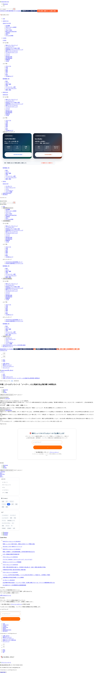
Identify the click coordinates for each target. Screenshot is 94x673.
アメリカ (4, 520)
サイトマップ (6, 367)
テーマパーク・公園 (10, 87)
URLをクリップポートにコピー (7, 394)
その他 (7, 61)
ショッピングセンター (11, 88)
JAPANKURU (14, 262)
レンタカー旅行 (10, 546)
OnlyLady (7, 398)
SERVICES (5, 92)
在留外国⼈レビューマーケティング (14, 49)
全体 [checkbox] (3, 501)
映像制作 (8, 59)
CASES (4, 38)
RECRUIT (5, 194)
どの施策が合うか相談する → (47, 162)
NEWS (4, 181)
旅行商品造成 (9, 58)
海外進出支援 (9, 56)
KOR (4, 361)
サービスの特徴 (9, 35)
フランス (7, 525)
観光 (7, 81)
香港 (7, 70)
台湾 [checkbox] (12, 504)
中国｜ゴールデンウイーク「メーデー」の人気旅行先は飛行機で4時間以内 (21, 378)
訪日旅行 (9, 528)
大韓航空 (11, 554)
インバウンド (13, 515)
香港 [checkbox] (7, 506)
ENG (4, 359)
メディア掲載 (9, 191)
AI (11, 525)
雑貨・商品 (8, 89)
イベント (8, 53)
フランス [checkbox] (11, 501)
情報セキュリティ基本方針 (9, 640)
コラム (7, 189)
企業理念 (8, 32)
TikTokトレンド (6, 562)
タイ (7, 73)
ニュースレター (5, 517)
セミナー (8, 55)
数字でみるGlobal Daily (11, 31)
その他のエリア (9, 76)
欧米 (7, 74)
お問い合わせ (6, 363)
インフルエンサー (10, 46)
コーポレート (9, 186)
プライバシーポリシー (8, 366)
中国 (7, 67)
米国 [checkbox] (16, 504)
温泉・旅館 (8, 84)
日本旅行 (4, 528)
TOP (4, 18)
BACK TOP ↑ (3, 672)
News (4, 375)
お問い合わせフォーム (5, 595)
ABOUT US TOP (7, 23)
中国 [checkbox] (8, 504)
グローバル (8, 66)
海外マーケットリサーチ (12, 51)
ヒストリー (8, 28)
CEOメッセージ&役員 (11, 27)
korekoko (14, 263)
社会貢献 (19, 585)
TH (3, 652)
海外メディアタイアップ (12, 45)
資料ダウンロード (7, 364)
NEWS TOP (5, 183)
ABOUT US (5, 21)
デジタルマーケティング (12, 52)
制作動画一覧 (6, 78)
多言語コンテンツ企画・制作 (13, 48)
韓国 (7, 71)
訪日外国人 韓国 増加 (20, 569)
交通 (7, 85)
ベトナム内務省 (20, 577)
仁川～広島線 (6, 554)
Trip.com (5, 546)
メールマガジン (9, 190)
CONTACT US (3, 10)
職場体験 (24, 585)
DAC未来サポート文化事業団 (10, 585)
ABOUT (8, 207)
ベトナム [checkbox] (4, 504)
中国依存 (5, 569)
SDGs (7, 34)
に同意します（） (47, 452)
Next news (1, 476)
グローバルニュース (10, 187)
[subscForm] (10, 616)
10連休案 (5, 577)
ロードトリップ (18, 546)
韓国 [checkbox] (3, 506)
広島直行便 (16, 554)
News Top (2, 474)
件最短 (29, 10)
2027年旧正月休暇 (11, 577)
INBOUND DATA (7, 193)
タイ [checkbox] (7, 501)
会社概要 (8, 25)
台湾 (7, 69)
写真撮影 (19, 562)
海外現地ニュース (11, 520)
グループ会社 (9, 30)
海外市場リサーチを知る (14, 10)
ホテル (7, 82)
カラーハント (13, 562)
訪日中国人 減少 (11, 569)
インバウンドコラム (6, 523)
